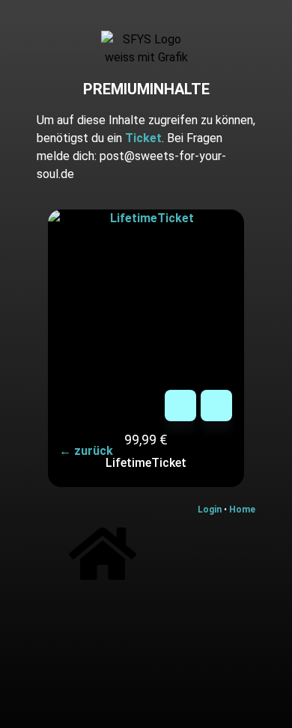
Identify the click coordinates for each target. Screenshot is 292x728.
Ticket (143, 138)
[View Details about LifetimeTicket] (216, 405)
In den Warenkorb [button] (180, 405)
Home (242, 509)
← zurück (86, 451)
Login (211, 509)
